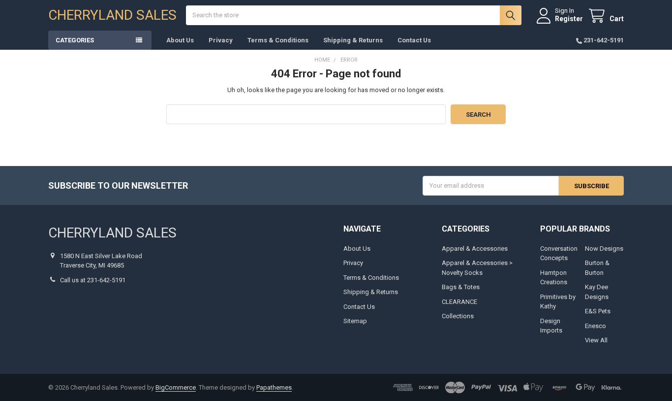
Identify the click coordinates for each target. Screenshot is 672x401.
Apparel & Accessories (475, 248)
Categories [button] (75, 40)
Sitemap (355, 321)
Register (569, 19)
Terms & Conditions (277, 40)
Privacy (221, 40)
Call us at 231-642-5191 (92, 280)
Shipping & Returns (353, 40)
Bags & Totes (461, 287)
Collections (458, 316)
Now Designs (604, 248)
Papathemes (274, 387)
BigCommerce (175, 387)
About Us (180, 40)
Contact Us (414, 40)
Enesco (595, 326)
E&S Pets (598, 311)
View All (596, 340)
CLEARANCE (459, 301)
